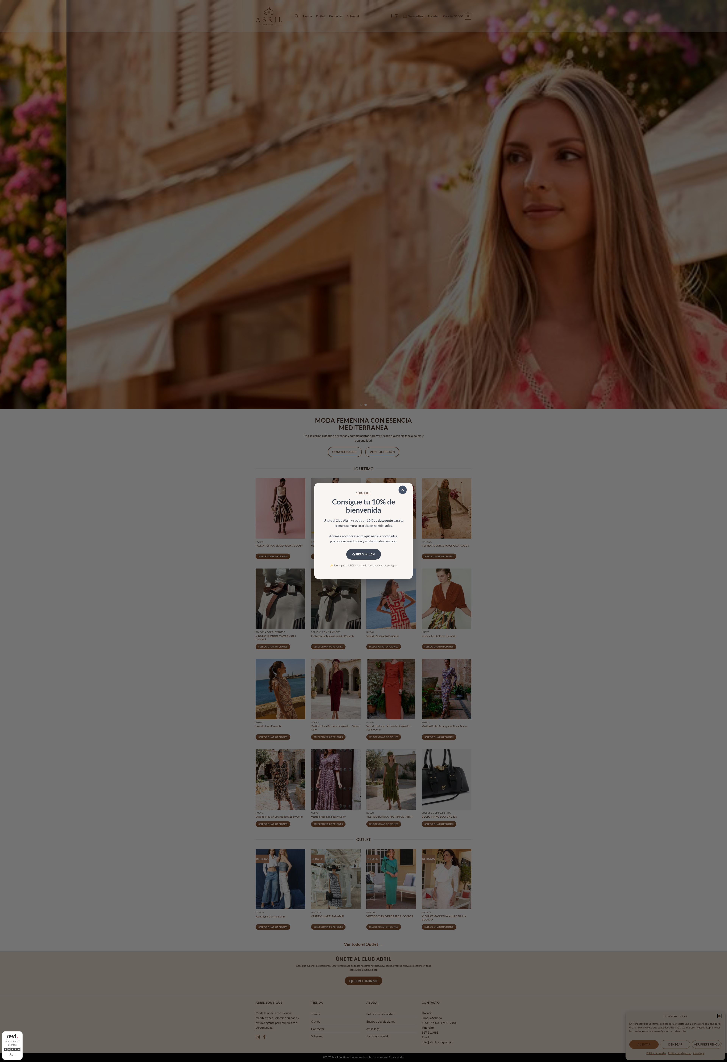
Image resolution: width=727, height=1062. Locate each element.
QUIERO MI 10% (363, 554)
